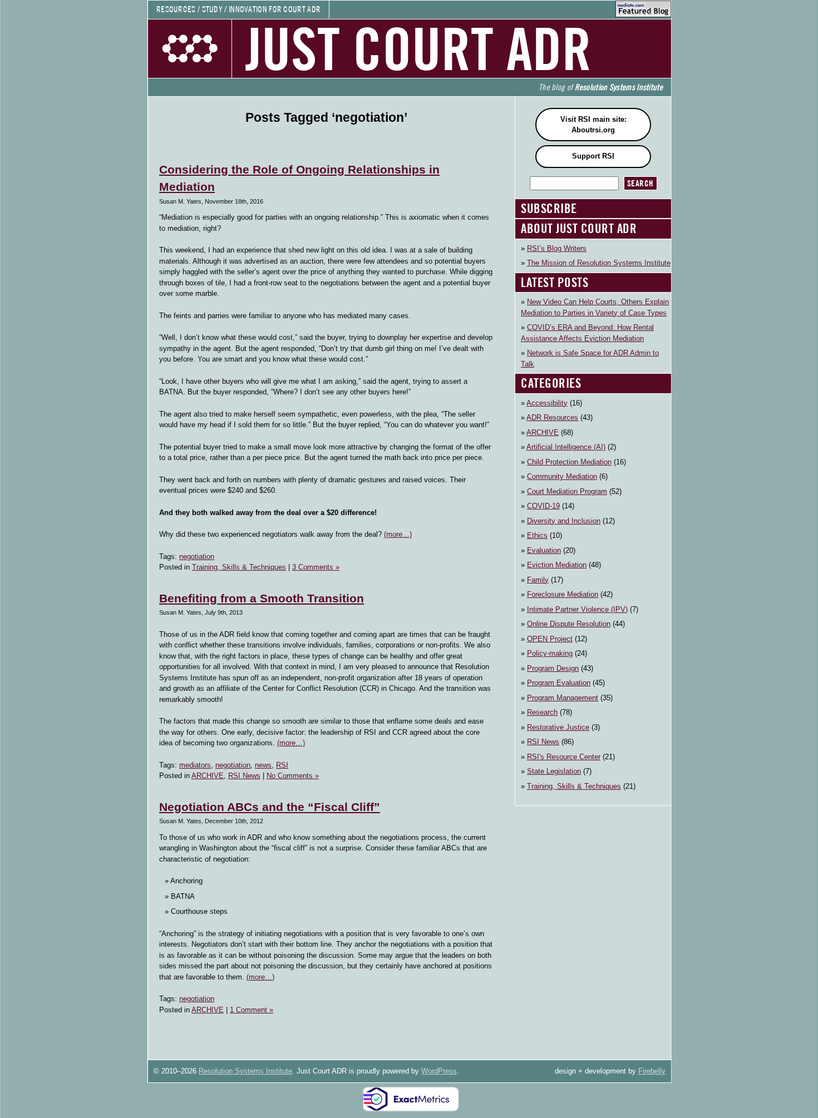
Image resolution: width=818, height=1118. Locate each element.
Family (538, 580)
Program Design (553, 668)
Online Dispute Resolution (568, 624)
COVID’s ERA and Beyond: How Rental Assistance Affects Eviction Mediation (587, 333)
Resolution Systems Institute (245, 1071)
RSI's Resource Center (563, 757)
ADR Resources (552, 417)
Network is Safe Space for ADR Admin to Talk (590, 358)
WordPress (439, 1071)
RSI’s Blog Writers (557, 248)
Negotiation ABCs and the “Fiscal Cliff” (269, 806)
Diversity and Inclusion (563, 521)
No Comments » (293, 775)
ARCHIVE (207, 775)
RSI (282, 765)
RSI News (244, 775)
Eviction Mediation (557, 565)
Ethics (537, 535)
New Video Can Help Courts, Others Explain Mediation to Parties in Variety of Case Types (595, 307)
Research (542, 712)
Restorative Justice (558, 727)
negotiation (196, 556)
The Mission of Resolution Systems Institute (599, 263)
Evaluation (544, 550)
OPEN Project (550, 639)
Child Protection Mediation (569, 462)
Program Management (562, 698)
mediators (195, 765)
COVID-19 (543, 506)
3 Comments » (315, 567)
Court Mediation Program (567, 491)
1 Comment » (251, 1010)
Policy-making (550, 653)
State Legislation (554, 771)
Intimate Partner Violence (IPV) (577, 609)
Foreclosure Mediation (562, 594)
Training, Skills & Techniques (239, 567)
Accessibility (547, 403)
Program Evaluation (558, 683)
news (263, 765)
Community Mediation (562, 476)
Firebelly (652, 1071)
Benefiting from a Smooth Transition (261, 598)
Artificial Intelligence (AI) (565, 447)
